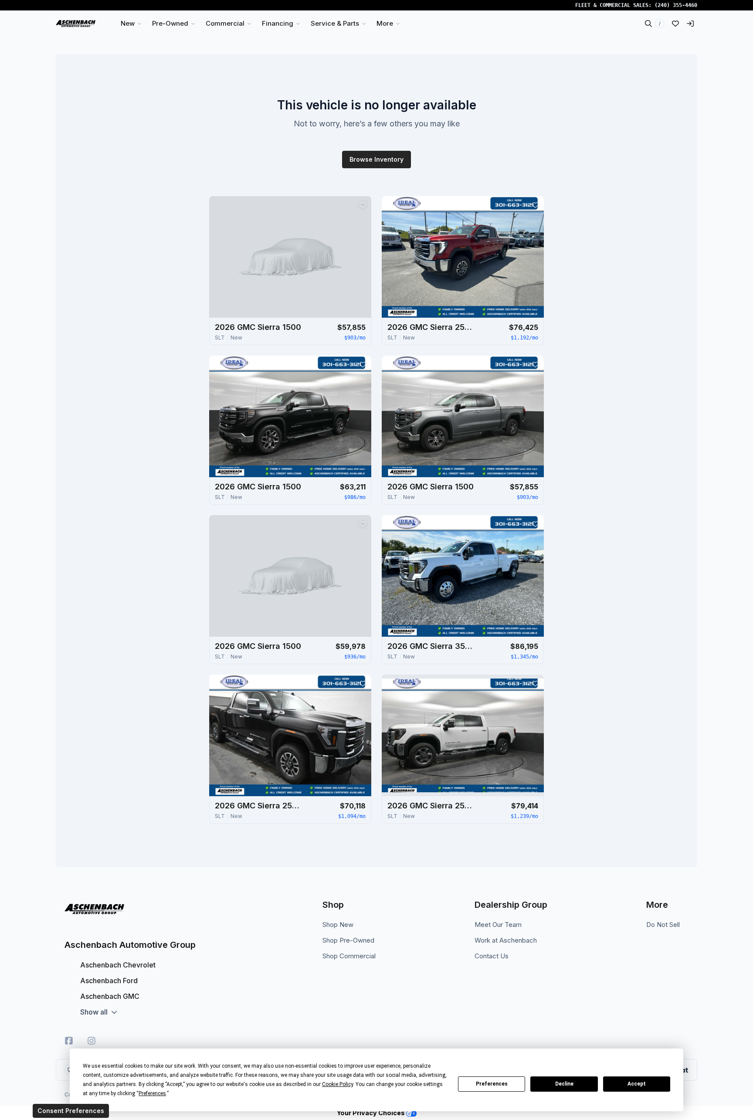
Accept (637, 1084)
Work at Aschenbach (506, 940)
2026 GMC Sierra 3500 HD (431, 646)
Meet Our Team (498, 924)
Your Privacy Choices (371, 1113)
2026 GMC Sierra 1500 (258, 327)
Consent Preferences (70, 1110)
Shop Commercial (349, 956)
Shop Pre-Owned (348, 940)
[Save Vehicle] (362, 204)
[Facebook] (68, 1040)
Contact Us (492, 956)
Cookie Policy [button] (337, 1084)
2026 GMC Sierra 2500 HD (431, 327)
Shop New (337, 924)
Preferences (492, 1084)
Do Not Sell (663, 924)
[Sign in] (690, 24)
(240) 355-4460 (676, 5)
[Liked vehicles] (675, 24)
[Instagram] (91, 1040)
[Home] (75, 24)
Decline (564, 1084)
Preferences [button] (152, 1093)
